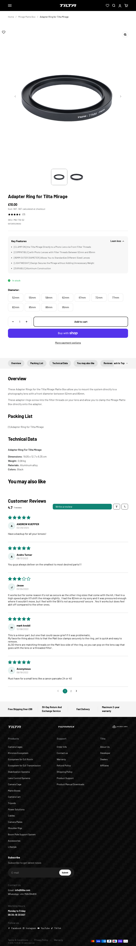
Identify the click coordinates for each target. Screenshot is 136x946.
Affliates (104, 765)
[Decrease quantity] (13, 321)
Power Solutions (16, 809)
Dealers (104, 759)
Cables (11, 815)
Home (11, 16)
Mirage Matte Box (26, 16)
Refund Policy (64, 765)
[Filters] (116, 506)
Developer (105, 753)
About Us (105, 746)
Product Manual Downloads (70, 784)
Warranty (61, 759)
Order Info (62, 746)
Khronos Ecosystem (18, 753)
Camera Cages (15, 746)
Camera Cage (14, 784)
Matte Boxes (14, 790)
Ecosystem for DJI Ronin (20, 759)
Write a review (64, 506)
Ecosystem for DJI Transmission (24, 765)
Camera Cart (14, 796)
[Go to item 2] (77, 177)
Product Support (65, 778)
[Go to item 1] (59, 177)
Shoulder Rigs (15, 828)
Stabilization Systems (19, 771)
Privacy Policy (41, 940)
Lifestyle (12, 846)
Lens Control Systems (19, 778)
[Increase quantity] (26, 321)
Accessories (14, 840)
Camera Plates (15, 821)
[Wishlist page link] (107, 5)
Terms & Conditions (18, 940)
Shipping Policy (64, 771)
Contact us (62, 753)
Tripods (12, 803)
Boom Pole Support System (22, 834)
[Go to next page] (77, 691)
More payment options (68, 342)
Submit (66, 873)
